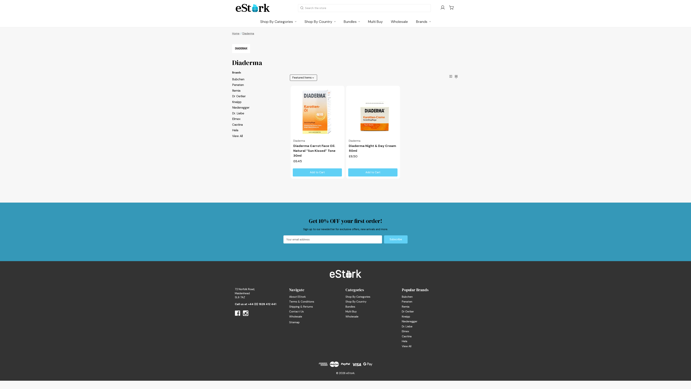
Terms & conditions (301, 301)
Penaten (238, 85)
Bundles (350, 306)
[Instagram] (245, 313)
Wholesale (295, 316)
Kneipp (236, 102)
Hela (235, 130)
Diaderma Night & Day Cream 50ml (372, 148)
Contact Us (296, 311)
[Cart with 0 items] (451, 7)
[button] (345, 273)
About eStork (297, 297)
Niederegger (241, 107)
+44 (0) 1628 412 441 (262, 304)
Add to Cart (317, 172)
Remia (236, 91)
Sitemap (294, 322)
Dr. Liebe (238, 113)
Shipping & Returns (301, 306)
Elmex (236, 119)
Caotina (237, 125)
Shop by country (356, 301)
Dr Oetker (239, 96)
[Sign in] (442, 8)
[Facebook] (237, 313)
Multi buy (351, 311)
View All (237, 136)
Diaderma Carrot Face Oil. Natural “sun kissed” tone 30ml (314, 151)
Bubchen (238, 79)
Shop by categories (358, 297)
